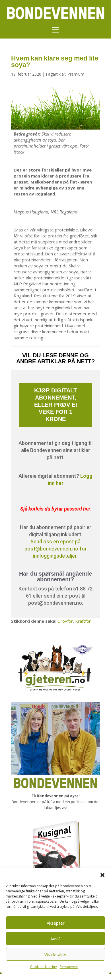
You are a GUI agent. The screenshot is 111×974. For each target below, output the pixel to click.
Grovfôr (65, 621)
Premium (75, 74)
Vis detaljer (55, 954)
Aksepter (56, 923)
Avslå (55, 938)
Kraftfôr (83, 621)
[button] (102, 875)
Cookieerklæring (43, 966)
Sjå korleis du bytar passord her (55, 509)
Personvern (69, 966)
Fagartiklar (55, 74)
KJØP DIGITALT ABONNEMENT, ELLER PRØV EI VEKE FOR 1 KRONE (55, 404)
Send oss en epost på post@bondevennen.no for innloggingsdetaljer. (55, 549)
